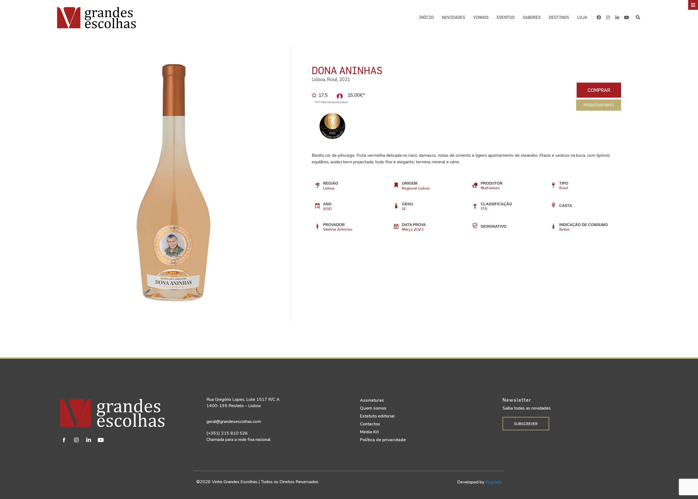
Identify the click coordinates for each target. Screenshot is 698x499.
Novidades (453, 17)
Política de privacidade (383, 440)
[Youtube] (626, 17)
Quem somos (373, 408)
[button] (638, 17)
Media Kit (369, 432)
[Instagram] (608, 17)
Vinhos (481, 17)
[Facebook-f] (598, 17)
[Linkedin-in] (617, 17)
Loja (582, 17)
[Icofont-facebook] (64, 440)
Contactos (370, 424)
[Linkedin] (88, 440)
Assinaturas (372, 400)
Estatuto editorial (377, 416)
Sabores (532, 17)
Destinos (559, 17)
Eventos (506, 17)
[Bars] (693, 5)
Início (426, 17)
